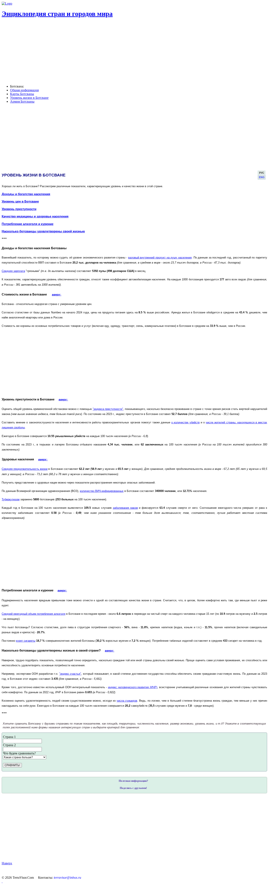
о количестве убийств (185, 422)
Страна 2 (9, 745)
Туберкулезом (11, 499)
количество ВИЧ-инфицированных (102, 491)
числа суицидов (127, 700)
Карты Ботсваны (22, 94)
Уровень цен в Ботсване (20, 201)
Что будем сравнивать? (19, 753)
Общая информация (24, 90)
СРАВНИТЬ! (12, 765)
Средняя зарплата (13, 271)
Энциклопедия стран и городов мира (57, 13)
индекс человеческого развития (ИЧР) (132, 687)
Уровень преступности (19, 209)
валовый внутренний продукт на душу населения (160, 257)
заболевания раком (125, 507)
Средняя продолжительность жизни (24, 468)
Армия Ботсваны (22, 101)
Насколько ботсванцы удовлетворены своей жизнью (43, 231)
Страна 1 (9, 737)
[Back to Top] (2, 881)
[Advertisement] (128, 827)
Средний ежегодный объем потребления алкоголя (33, 613)
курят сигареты (25, 640)
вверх (56, 294)
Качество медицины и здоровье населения (35, 216)
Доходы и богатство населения (26, 194)
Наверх (7, 863)
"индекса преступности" (108, 409)
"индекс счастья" (70, 673)
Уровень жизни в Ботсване (29, 97)
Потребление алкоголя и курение (27, 224)
